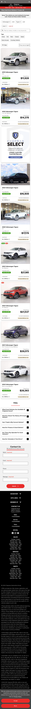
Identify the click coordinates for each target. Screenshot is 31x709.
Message (8, 476)
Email (7, 460)
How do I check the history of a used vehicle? (14, 416)
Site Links (14, 498)
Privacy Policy (18, 696)
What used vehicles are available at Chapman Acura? (13, 410)
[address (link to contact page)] (1, 1)
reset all (11, 26)
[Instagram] (15, 533)
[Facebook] (13, 533)
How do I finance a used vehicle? (12, 427)
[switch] (29, 1)
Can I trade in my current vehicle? (13, 422)
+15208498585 (15, 516)
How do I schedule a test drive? (12, 439)
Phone (4, 468)
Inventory (14, 494)
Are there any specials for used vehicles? (12, 433)
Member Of (14, 502)
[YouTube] (18, 533)
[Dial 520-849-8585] (5, 1)
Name (7, 452)
